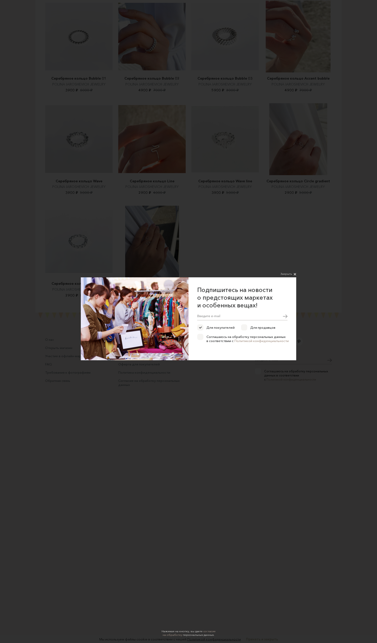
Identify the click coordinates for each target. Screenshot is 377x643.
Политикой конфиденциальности (261, 341)
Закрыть (286, 274)
